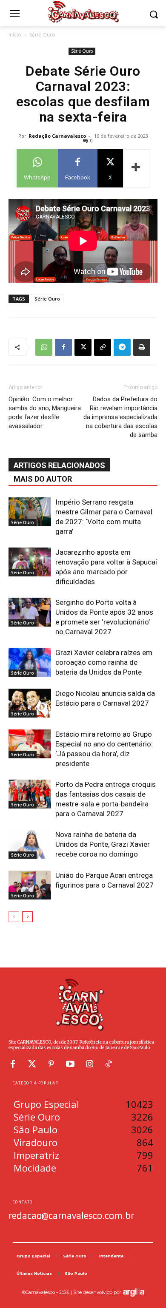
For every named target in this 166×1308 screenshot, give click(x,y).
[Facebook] (63, 347)
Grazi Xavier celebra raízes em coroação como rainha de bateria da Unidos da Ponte (103, 662)
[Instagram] (89, 1064)
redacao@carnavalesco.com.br (71, 1215)
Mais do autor (43, 478)
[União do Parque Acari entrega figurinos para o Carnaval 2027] (30, 885)
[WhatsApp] (43, 347)
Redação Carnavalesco (57, 136)
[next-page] (27, 916)
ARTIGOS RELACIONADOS (59, 465)
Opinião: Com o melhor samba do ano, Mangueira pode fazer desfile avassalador (45, 412)
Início (15, 34)
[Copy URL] (102, 347)
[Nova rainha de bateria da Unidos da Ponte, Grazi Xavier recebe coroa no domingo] (30, 844)
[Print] (141, 347)
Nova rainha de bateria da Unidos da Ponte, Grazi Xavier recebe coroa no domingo (102, 844)
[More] (136, 168)
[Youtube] (70, 1064)
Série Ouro (42, 34)
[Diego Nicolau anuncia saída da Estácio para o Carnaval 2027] (30, 703)
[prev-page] (14, 916)
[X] (83, 347)
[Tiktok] (108, 1064)
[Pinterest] (51, 1064)
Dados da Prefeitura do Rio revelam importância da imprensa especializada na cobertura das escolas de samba (120, 417)
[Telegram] (122, 347)
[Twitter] (32, 1064)
